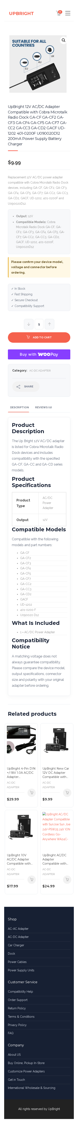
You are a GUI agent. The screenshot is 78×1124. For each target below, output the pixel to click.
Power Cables (17, 962)
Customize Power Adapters (26, 1071)
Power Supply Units (21, 970)
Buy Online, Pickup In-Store (26, 1063)
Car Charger (16, 945)
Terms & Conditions (21, 1016)
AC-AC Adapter (18, 928)
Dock (11, 953)
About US (14, 1054)
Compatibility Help (20, 991)
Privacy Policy (17, 1025)
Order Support (17, 1000)
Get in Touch (16, 1079)
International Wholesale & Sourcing (31, 1088)
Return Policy (17, 1008)
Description (19, 407)
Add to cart (42, 337)
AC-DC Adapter (40, 370)
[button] (63, 40)
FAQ (11, 1033)
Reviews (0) (43, 407)
